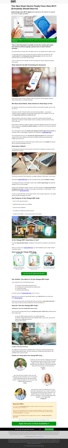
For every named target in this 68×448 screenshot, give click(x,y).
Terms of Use (41, 436)
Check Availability (49, 429)
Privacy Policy (36, 436)
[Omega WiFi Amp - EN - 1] (34, 27)
